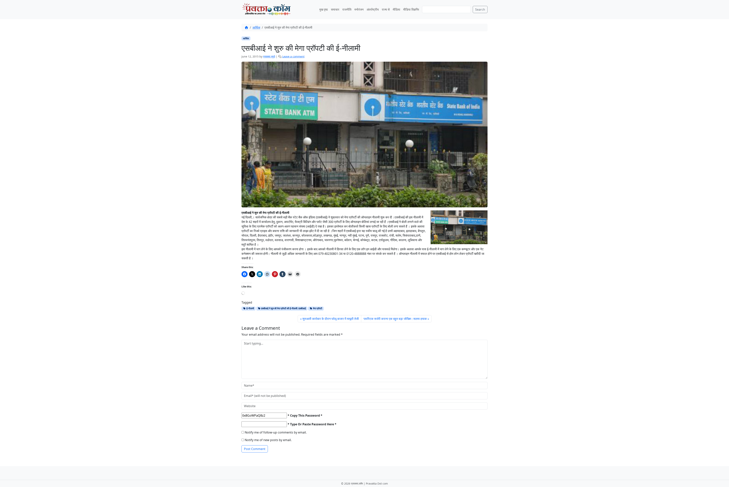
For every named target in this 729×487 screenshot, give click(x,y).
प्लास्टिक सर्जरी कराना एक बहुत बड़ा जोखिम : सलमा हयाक (395, 319)
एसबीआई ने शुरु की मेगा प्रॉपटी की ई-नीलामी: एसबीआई (283, 308)
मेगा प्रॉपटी (317, 308)
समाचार (335, 9)
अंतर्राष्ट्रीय (373, 9)
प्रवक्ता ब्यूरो (269, 56)
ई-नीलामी (250, 308)
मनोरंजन (359, 9)
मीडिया (396, 9)
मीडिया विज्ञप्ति (411, 9)
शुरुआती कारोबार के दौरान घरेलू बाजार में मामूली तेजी (330, 319)
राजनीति (346, 9)
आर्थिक (256, 27)
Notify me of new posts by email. (268, 440)
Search (480, 9)
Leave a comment (293, 56)
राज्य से (386, 9)
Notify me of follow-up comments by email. (276, 432)
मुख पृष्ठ (323, 9)
